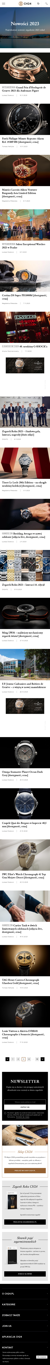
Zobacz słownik (25, 1274)
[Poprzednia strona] (7, 1059)
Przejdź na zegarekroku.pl (25, 1222)
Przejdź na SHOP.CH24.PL (25, 1170)
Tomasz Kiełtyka (8, 146)
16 (37, 1059)
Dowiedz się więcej (22, 1117)
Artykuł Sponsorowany (10, 351)
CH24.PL (25, 4)
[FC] (25, 365)
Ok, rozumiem (41, 1357)
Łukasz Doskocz (8, 95)
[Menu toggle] (3, 3)
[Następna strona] (42, 1059)
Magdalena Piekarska (9, 201)
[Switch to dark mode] (38, 3)
